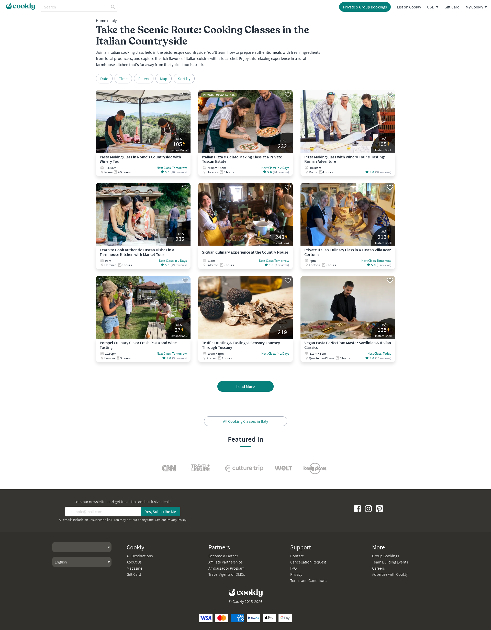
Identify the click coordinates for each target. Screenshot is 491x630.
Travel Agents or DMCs (226, 574)
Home (101, 20)
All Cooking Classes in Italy (245, 421)
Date (104, 78)
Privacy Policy (176, 519)
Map (163, 78)
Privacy (296, 574)
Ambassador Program (226, 568)
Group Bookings (385, 555)
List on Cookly (409, 6)
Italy (113, 20)
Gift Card (452, 6)
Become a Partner (223, 555)
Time (123, 78)
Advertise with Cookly (390, 574)
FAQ (293, 568)
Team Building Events (390, 561)
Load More (245, 386)
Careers (378, 568)
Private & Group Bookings (365, 6)
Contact (297, 555)
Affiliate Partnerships (225, 561)
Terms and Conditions (308, 580)
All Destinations (140, 555)
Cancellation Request (308, 561)
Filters (143, 78)
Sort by (184, 78)
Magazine (134, 568)
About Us (134, 561)
